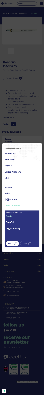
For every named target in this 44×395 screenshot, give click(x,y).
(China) (11, 200)
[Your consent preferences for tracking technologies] (4, 391)
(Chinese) (13, 229)
